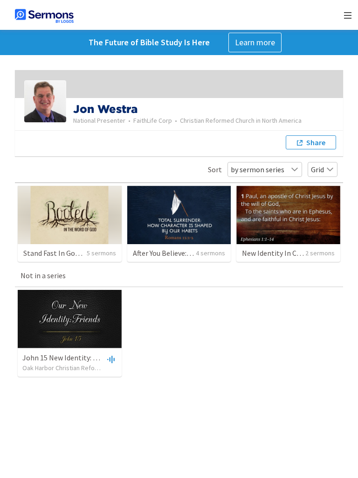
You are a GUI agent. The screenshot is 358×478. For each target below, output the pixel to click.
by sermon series (257, 169)
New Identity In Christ (277, 253)
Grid (317, 169)
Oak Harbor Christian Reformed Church (76, 368)
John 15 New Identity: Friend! (68, 357)
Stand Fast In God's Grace (63, 253)
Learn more (255, 42)
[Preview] (110, 359)
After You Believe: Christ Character (187, 253)
